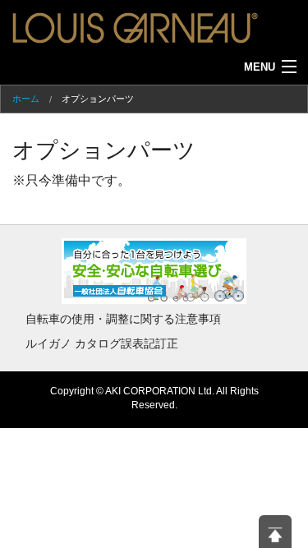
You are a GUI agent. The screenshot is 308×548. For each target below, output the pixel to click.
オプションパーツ (98, 99)
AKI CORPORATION (150, 391)
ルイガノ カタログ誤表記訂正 (101, 343)
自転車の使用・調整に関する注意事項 (123, 318)
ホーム (25, 99)
